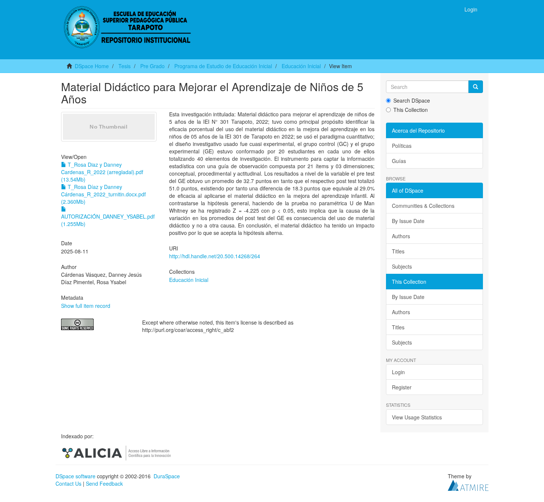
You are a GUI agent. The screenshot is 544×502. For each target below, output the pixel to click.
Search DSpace (411, 100)
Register (402, 387)
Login (398, 372)
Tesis (124, 66)
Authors (401, 236)
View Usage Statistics (417, 417)
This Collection (410, 109)
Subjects (402, 266)
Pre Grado (152, 66)
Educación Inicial (301, 66)
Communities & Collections (423, 205)
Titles (398, 251)
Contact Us (68, 483)
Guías (399, 160)
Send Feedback (104, 483)
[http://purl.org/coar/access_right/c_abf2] (96, 324)
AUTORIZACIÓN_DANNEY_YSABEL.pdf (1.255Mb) (108, 220)
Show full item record (85, 305)
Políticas (402, 145)
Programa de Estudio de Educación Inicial (223, 66)
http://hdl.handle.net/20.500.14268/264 (214, 256)
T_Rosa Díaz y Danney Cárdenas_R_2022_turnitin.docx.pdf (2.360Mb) (103, 194)
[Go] (475, 86)
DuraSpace (167, 476)
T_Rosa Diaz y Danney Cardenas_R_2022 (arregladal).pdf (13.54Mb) (102, 172)
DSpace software (75, 476)
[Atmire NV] (468, 484)
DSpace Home (92, 66)
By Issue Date (408, 221)
